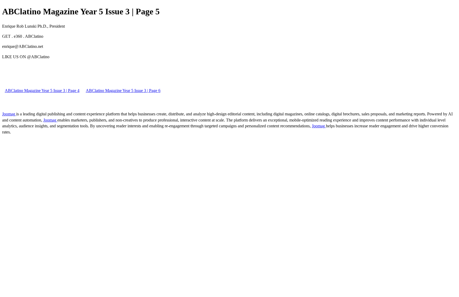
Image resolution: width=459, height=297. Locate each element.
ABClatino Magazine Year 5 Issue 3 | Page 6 (123, 90)
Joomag (9, 114)
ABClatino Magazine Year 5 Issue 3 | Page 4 (42, 90)
